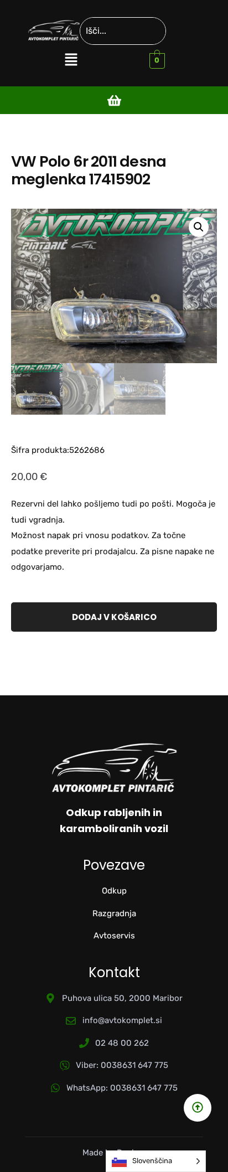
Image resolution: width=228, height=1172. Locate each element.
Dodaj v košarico (114, 617)
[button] (71, 60)
